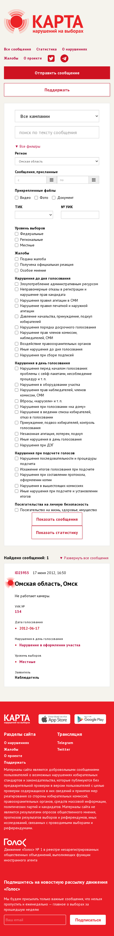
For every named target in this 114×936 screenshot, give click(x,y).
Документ (65, 197)
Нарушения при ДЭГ (37, 445)
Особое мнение (33, 270)
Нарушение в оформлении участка (49, 645)
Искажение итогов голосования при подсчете (57, 469)
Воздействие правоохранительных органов (55, 343)
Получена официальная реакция (46, 264)
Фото (44, 197)
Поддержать (57, 89)
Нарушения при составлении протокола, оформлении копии (52, 477)
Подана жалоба (33, 259)
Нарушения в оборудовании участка (50, 384)
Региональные (31, 239)
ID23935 (22, 572)
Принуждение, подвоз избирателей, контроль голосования (57, 425)
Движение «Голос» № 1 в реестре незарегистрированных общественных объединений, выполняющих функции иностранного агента (51, 854)
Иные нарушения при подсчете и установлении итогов (59, 494)
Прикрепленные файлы (35, 190)
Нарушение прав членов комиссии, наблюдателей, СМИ (48, 335)
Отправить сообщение (57, 72)
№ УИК (67, 206)
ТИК (19, 206)
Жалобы (11, 58)
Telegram (65, 742)
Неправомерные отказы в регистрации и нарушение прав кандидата (53, 292)
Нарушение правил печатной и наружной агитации (53, 308)
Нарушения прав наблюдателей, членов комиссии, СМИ (53, 392)
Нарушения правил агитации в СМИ (49, 300)
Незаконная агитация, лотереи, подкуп (51, 433)
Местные (27, 245)
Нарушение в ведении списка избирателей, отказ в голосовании (55, 414)
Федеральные (31, 233)
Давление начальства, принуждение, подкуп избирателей (56, 319)
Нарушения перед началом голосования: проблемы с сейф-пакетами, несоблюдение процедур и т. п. (56, 373)
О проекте (33, 58)
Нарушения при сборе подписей (47, 355)
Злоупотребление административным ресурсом (59, 283)
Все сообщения (17, 49)
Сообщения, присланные (36, 171)
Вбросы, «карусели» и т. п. (41, 401)
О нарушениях (74, 49)
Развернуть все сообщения (86, 557)
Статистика (46, 49)
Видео (25, 197)
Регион (21, 153)
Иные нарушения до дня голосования (51, 349)
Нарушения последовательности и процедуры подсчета (58, 461)
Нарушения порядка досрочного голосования (58, 327)
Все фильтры (30, 146)
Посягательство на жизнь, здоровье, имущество (58, 509)
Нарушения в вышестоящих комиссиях (51, 485)
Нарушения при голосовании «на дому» (53, 406)
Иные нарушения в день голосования (51, 439)
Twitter (63, 749)
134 (18, 611)
